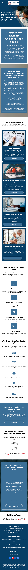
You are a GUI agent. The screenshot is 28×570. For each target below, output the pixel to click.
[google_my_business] (18, 558)
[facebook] (10, 558)
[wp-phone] (3, 3)
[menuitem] (11, 526)
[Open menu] (25, 3)
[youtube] (12, 558)
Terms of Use (14, 567)
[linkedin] (15, 558)
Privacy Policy (20, 567)
